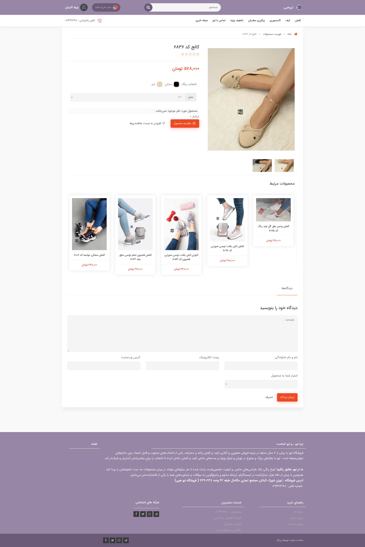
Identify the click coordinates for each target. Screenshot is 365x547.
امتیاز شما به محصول (284, 375)
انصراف (269, 397)
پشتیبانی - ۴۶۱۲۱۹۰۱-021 (227, 512)
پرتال (279, 540)
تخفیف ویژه (236, 20)
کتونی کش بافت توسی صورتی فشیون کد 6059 (182, 257)
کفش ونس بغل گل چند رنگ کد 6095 (274, 228)
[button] (106, 7)
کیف (288, 20)
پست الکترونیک (209, 357)
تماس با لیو (219, 20)
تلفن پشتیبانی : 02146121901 (80, 20)
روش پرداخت (295, 524)
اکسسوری (275, 20)
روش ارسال (296, 518)
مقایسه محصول (182, 123)
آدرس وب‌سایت (130, 357)
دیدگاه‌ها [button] (287, 288)
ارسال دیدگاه (287, 397)
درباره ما (298, 512)
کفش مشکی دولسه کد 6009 (90, 255)
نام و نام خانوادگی (286, 357)
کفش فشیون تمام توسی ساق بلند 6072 (137, 257)
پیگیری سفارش (256, 20)
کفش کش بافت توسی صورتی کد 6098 (228, 248)
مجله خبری (202, 20)
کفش (298, 20)
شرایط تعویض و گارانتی (227, 518)
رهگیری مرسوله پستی (228, 530)
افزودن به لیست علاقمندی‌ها (146, 123)
